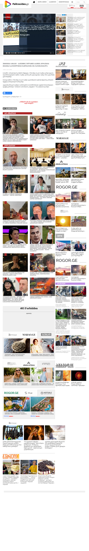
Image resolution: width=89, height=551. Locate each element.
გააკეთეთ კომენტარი (11, 108)
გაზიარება (8, 93)
